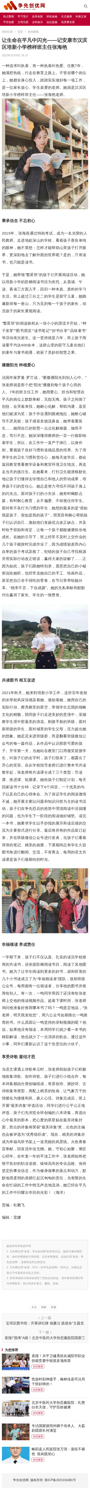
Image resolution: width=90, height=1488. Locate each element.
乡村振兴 (37, 22)
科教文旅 (81, 16)
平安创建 (8, 22)
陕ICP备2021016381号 (60, 1480)
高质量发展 (68, 22)
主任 (34, 1307)
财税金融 (51, 16)
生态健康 (66, 16)
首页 (20, 31)
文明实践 (23, 22)
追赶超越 (51, 22)
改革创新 (37, 16)
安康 (53, 1307)
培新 (43, 1307)
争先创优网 (21, 1480)
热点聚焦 (8, 16)
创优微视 (33, 31)
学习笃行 (23, 16)
